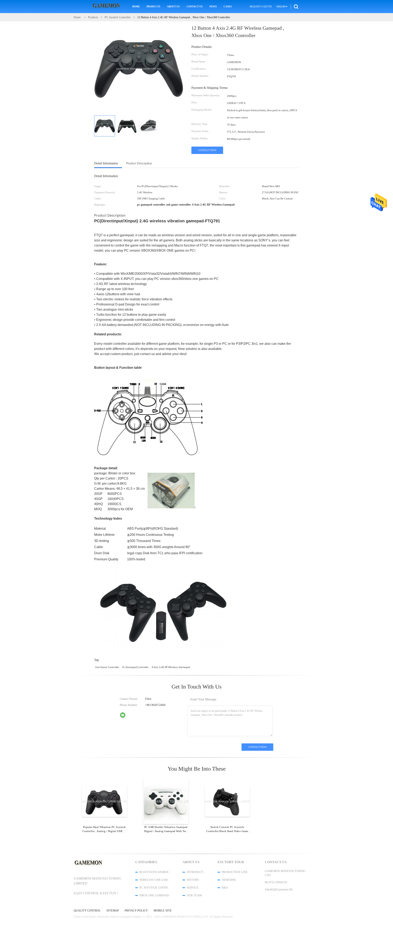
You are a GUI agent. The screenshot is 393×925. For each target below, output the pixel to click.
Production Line (235, 872)
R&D (225, 887)
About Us (173, 6)
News (213, 6)
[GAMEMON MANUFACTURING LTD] (125, 716)
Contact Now (207, 150)
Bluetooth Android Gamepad (155, 872)
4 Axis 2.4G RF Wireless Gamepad (171, 667)
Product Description (139, 163)
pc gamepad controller (135, 667)
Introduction (197, 872)
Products (153, 6)
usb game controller (107, 667)
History (193, 879)
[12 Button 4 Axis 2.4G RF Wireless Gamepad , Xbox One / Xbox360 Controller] (104, 126)
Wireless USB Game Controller (155, 879)
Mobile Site (163, 910)
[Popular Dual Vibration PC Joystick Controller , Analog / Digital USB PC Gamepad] (104, 801)
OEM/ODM (228, 879)
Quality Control (87, 910)
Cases (228, 6)
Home (136, 6)
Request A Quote (261, 6)
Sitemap (112, 910)
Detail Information (106, 163)
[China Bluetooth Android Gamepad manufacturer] (107, 6)
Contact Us (194, 6)
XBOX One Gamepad (154, 895)
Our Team (194, 895)
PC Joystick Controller (155, 887)
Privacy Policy (136, 910)
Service (193, 887)
